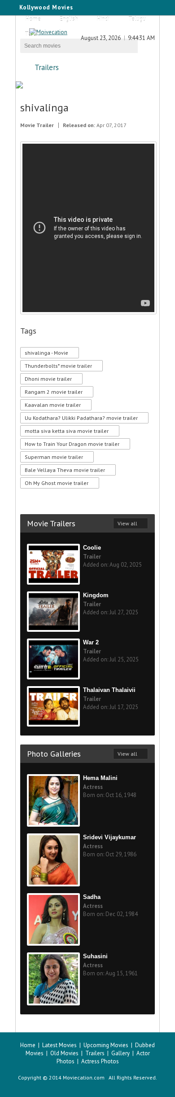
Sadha (92, 897)
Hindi (103, 19)
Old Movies (64, 1053)
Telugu (137, 19)
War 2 (91, 642)
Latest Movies (59, 1045)
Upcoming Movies (105, 1045)
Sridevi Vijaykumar (109, 837)
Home (33, 19)
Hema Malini (100, 778)
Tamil (32, 34)
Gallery (120, 1053)
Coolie (92, 547)
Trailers (47, 67)
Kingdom (96, 595)
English (69, 19)
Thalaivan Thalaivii (109, 690)
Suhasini (95, 956)
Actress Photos (100, 1061)
